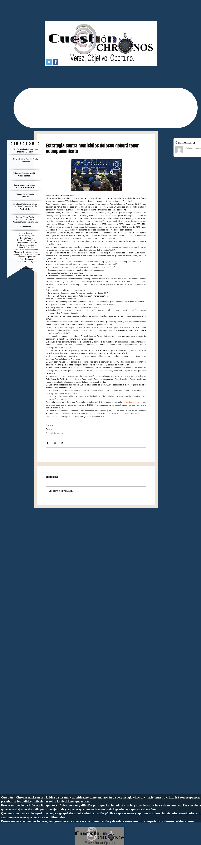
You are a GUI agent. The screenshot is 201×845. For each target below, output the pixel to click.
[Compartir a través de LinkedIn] (61, 442)
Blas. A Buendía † (26, 247)
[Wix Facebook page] (55, 62)
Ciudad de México (54, 433)
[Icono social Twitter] (49, 62)
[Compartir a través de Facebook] (47, 442)
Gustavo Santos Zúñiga (26, 245)
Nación (49, 425)
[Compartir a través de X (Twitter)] (54, 442)
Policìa (49, 429)
